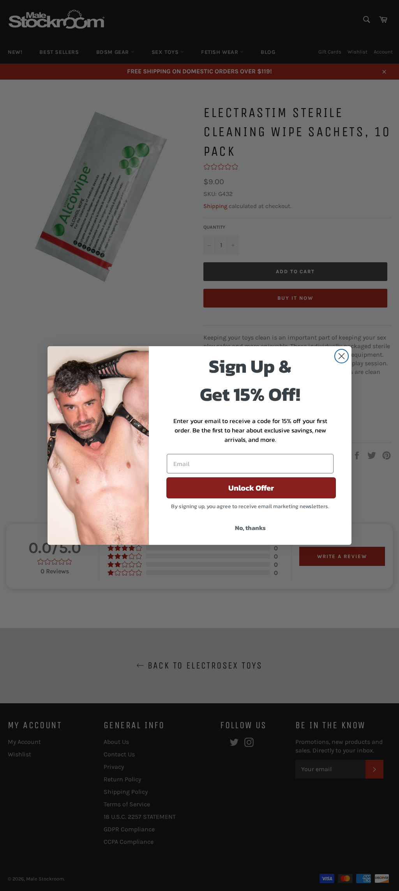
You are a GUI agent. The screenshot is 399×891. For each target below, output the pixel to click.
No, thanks (250, 527)
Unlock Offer (251, 488)
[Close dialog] (341, 356)
